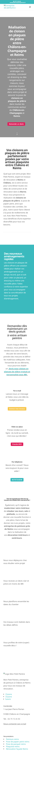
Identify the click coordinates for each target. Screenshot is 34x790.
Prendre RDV (17, 444)
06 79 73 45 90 (17, 480)
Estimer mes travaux (17, 409)
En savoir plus (11, 730)
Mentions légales (10, 769)
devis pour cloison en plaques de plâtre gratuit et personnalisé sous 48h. (17, 371)
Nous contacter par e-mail (14, 723)
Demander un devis (16, 124)
